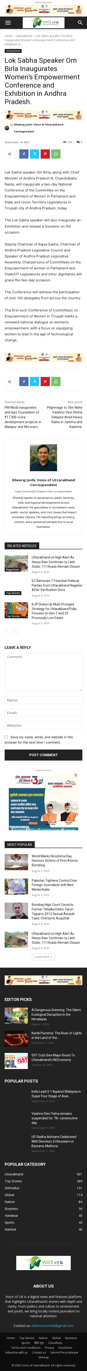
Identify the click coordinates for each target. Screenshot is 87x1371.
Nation (43, 1338)
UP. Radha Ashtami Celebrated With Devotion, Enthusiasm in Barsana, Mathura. (54, 1141)
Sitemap (43, 1357)
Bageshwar (12, 569)
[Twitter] (34, 154)
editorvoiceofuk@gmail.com (53, 1325)
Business (71, 1338)
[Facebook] (24, 154)
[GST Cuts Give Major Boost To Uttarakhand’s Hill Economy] (16, 1061)
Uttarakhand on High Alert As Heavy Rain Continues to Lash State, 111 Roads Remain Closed (56, 562)
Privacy (49, 1348)
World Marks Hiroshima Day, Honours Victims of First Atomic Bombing (55, 860)
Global (56, 1338)
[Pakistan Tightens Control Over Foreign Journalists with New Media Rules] (16, 886)
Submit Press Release (64, 1352)
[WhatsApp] (56, 154)
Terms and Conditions (25, 1348)
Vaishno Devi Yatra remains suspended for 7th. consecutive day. (54, 1118)
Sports (25, 1343)
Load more (42, 957)
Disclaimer (65, 1348)
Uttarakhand (24, 36)
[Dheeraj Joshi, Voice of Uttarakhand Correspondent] (7, 128)
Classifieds (55, 1343)
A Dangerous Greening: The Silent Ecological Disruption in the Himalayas (56, 1014)
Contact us (39, 1352)
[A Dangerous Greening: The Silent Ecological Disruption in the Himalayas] (16, 1016)
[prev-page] (7, 632)
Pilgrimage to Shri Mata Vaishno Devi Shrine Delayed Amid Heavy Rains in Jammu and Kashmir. (64, 417)
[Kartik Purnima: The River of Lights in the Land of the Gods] (16, 1039)
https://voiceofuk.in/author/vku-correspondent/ (43, 491)
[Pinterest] (45, 154)
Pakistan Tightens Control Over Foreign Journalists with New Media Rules (54, 885)
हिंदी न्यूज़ (39, 1343)
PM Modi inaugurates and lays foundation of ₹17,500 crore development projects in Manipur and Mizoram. (23, 417)
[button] (7, 23)
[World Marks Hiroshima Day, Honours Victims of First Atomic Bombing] (16, 862)
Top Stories (13, 593)
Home (9, 36)
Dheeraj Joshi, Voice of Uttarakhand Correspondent (38, 128)
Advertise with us (16, 1352)
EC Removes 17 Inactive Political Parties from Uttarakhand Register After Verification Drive (57, 585)
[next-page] (15, 632)
